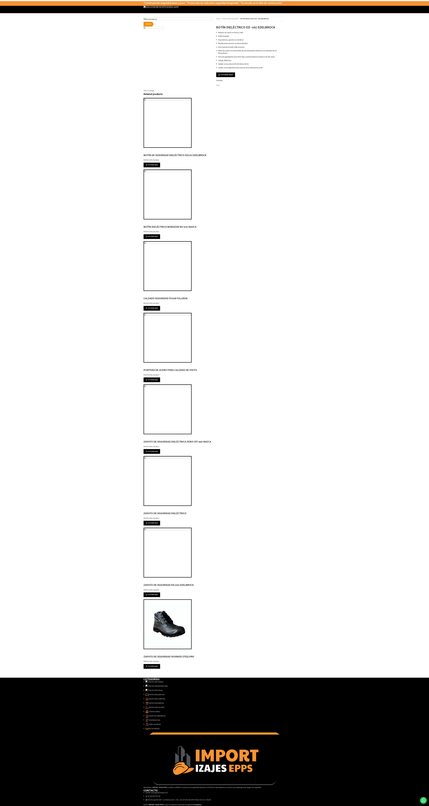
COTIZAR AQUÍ (227, 74)
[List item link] (214, 705)
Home (218, 19)
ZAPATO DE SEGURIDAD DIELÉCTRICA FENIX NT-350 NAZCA (177, 441)
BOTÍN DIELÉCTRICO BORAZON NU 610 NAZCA (170, 226)
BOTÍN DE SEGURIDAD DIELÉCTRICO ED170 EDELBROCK (175, 155)
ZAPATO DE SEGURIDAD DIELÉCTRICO (165, 513)
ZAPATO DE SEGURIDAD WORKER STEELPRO (169, 656)
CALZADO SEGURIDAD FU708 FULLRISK (166, 298)
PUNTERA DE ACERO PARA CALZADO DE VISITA (170, 370)
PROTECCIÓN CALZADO (231, 19)
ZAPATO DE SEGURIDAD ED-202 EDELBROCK (169, 585)
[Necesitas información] (423, 800)
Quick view (146, 150)
